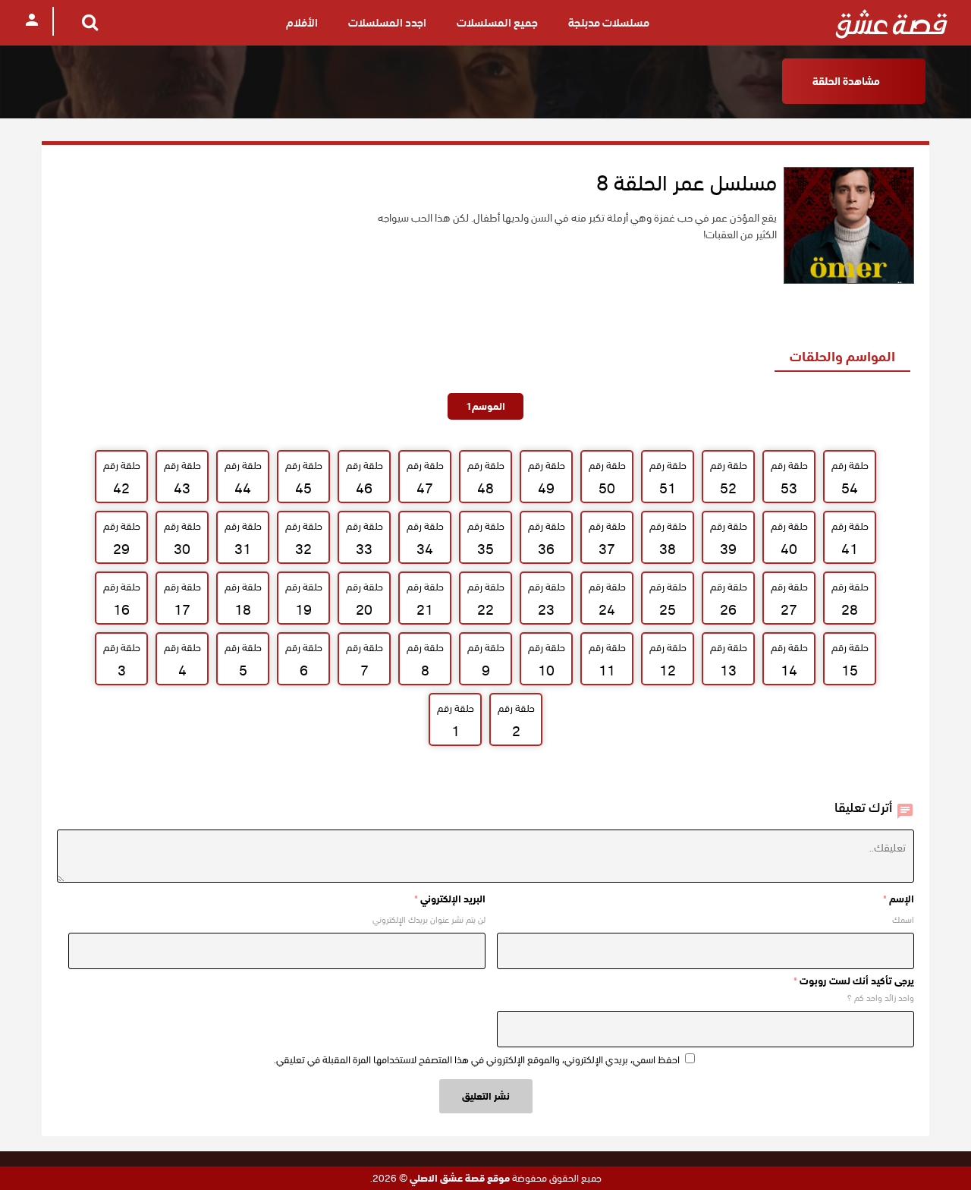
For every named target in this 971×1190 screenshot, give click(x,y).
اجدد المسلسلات (387, 22)
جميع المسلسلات (497, 22)
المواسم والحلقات (842, 356)
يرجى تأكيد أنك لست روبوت (853, 980)
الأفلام (302, 22)
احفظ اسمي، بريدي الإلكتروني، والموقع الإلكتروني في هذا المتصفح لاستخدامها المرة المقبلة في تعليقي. (477, 1059)
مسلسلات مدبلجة (608, 22)
